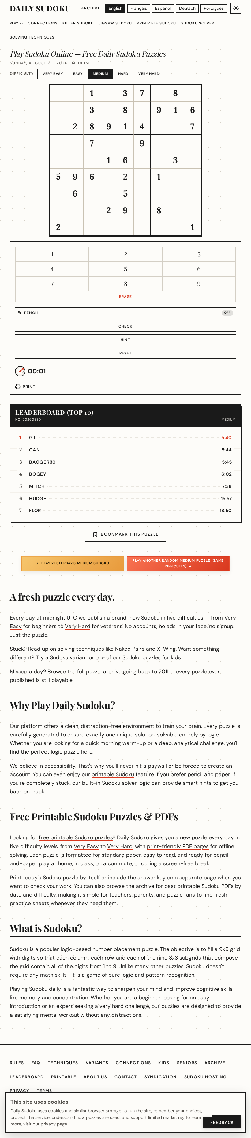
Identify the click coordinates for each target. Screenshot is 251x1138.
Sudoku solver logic (126, 783)
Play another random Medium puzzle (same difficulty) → (178, 563)
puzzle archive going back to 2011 (127, 671)
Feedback (222, 1122)
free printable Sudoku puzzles (76, 837)
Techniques (63, 1062)
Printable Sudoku (156, 23)
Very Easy (53, 73)
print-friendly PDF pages (178, 846)
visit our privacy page (45, 1124)
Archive (90, 8)
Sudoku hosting (205, 1077)
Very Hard (148, 73)
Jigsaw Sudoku (115, 23)
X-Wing (166, 649)
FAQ (36, 1062)
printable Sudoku (113, 774)
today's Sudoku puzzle (50, 877)
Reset (125, 353)
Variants (97, 1062)
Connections (43, 23)
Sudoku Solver (198, 23)
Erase (125, 296)
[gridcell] (58, 93)
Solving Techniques (32, 37)
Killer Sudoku (78, 23)
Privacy (19, 1090)
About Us (95, 1077)
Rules (17, 1062)
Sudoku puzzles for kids (151, 657)
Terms (44, 1090)
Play (14, 23)
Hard (123, 73)
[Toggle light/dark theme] (235, 8)
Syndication (160, 1077)
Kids (163, 1062)
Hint (125, 339)
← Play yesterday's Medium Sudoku (72, 563)
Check (125, 326)
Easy (78, 73)
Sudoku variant (68, 657)
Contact (125, 1077)
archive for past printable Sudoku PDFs (185, 886)
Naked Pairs (129, 649)
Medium (100, 73)
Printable (63, 1077)
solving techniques (81, 649)
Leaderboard (27, 1077)
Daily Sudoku (40, 8)
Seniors (187, 1062)
